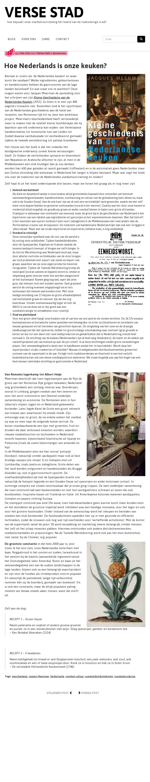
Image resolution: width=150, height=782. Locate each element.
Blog (12, 39)
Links (46, 39)
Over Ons (28, 39)
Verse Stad (44, 12)
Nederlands (57, 676)
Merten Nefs (43, 53)
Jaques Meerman (39, 676)
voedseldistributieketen (99, 676)
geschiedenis (20, 676)
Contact (62, 39)
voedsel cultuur (74, 676)
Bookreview (59, 53)
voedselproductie (124, 676)
